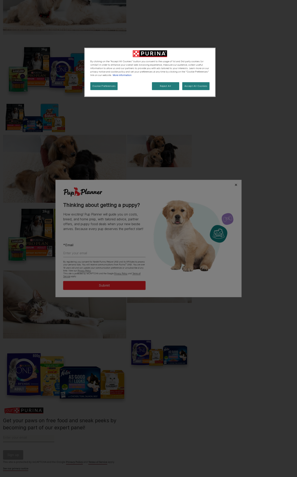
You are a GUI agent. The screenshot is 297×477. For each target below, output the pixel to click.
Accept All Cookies (195, 86)
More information (122, 75)
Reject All (165, 86)
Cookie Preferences (104, 86)
